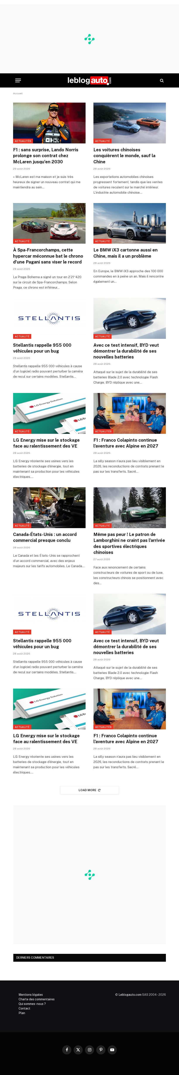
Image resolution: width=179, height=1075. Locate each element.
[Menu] (18, 80)
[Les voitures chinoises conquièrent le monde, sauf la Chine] (129, 123)
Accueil (18, 93)
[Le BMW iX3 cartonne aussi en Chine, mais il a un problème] (129, 223)
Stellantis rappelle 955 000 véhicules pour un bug (42, 348)
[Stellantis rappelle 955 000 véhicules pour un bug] (49, 318)
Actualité (102, 141)
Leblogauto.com (130, 994)
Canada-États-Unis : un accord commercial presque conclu (45, 537)
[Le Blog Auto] (89, 80)
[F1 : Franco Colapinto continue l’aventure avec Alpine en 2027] (129, 413)
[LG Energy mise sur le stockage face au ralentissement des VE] (49, 413)
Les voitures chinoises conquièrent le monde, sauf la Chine (124, 155)
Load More (87, 790)
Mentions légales (31, 994)
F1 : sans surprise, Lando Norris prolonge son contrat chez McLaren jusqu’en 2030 (45, 155)
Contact (24, 1008)
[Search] (161, 80)
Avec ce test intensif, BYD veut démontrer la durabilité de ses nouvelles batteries (126, 351)
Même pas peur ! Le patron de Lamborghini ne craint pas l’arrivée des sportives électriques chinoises (129, 543)
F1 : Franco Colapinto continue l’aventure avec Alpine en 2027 (125, 443)
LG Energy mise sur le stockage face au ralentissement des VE (46, 443)
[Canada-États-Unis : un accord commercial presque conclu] (49, 507)
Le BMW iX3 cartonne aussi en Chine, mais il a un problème (125, 252)
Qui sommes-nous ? (32, 1004)
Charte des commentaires (37, 999)
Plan (22, 1013)
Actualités (23, 141)
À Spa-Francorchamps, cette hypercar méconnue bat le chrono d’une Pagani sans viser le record (48, 255)
